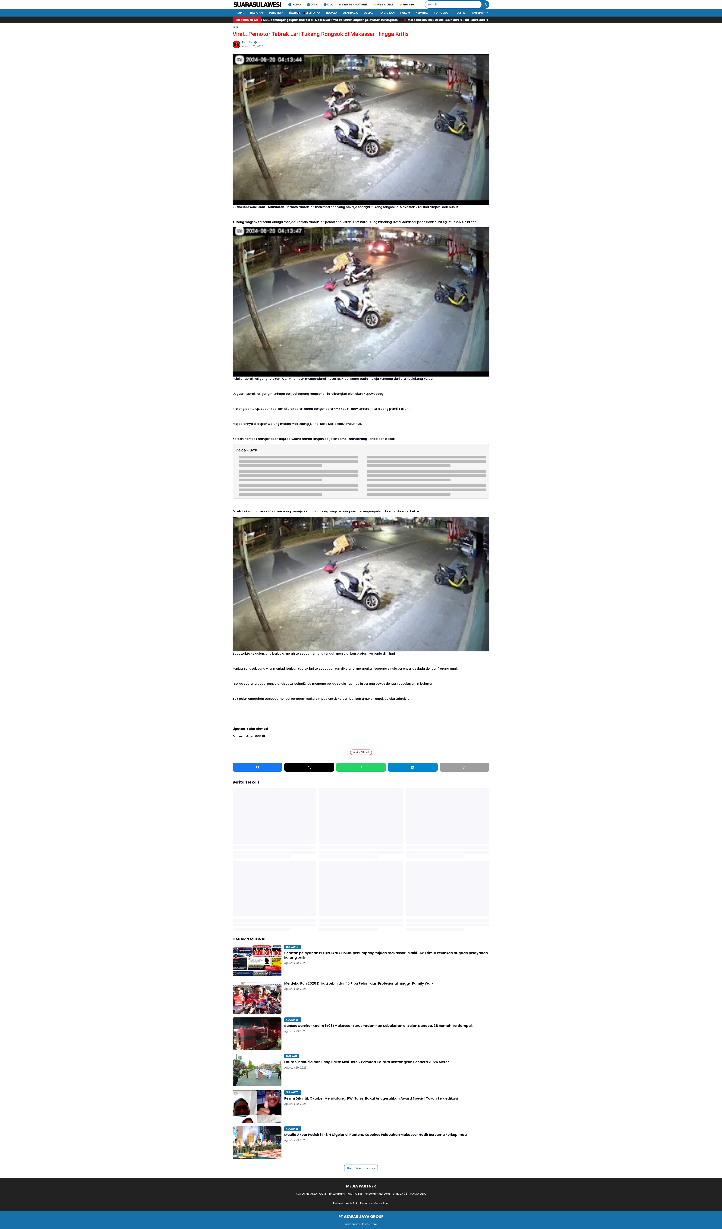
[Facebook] (257, 767)
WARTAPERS (355, 1194)
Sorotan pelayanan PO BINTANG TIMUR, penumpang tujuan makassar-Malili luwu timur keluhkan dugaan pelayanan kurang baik (386, 955)
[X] (309, 767)
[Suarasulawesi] (257, 4)
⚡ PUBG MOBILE (383, 4)
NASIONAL (257, 13)
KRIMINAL (422, 13)
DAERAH (294, 13)
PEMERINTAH (479, 13)
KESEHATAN (313, 13)
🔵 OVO (328, 4)
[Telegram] (361, 767)
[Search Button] (485, 4)
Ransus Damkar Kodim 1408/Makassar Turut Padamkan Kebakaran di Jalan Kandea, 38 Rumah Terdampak (433, 20)
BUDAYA (331, 13)
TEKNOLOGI (441, 13)
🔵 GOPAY (294, 4)
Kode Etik (351, 1203)
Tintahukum (337, 1194)
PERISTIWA (276, 13)
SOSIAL (368, 13)
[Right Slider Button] (485, 13)
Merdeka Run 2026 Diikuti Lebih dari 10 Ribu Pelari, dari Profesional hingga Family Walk (286, 20)
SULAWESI (292, 947)
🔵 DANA (312, 4)
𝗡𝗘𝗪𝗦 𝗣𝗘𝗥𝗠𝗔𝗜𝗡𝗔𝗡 (353, 4)
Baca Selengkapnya (361, 1168)
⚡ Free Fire (406, 4)
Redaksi (338, 1203)
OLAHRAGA (350, 13)
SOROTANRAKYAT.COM (311, 1194)
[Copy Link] (464, 767)
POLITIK (460, 13)
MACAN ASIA (418, 1194)
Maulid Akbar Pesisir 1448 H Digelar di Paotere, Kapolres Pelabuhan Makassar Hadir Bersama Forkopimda (375, 1134)
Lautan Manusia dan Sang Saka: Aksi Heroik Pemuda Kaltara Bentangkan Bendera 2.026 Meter (366, 1062)
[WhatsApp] (413, 767)
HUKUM (405, 13)
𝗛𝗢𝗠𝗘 (239, 13)
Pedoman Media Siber (374, 1203)
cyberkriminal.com (377, 1194)
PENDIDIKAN (387, 13)
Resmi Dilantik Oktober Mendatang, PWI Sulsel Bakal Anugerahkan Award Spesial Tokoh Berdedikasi (371, 1098)
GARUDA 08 (400, 1194)
